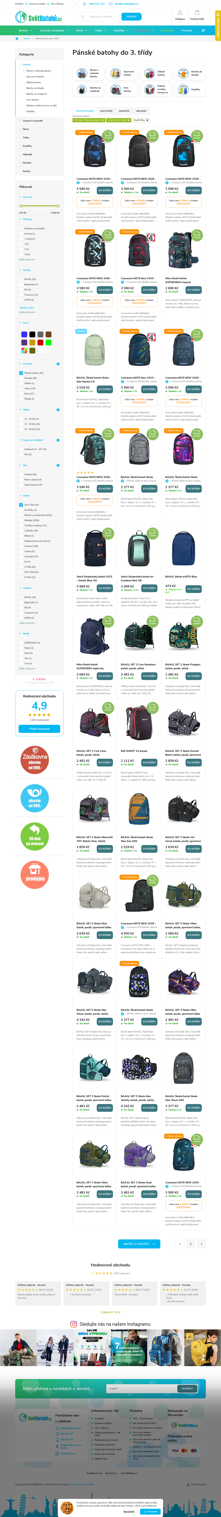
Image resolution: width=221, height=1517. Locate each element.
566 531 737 (67, 1433)
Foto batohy (32, 99)
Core (27, 663)
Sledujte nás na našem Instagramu (115, 1324)
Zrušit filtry (41, 679)
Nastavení (129, 1511)
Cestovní (31, 546)
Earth (28, 653)
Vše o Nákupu (57, 3)
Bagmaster (30, 284)
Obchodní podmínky (105, 1444)
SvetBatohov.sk (94, 1473)
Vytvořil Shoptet (198, 1484)
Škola (26, 129)
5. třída (29, 577)
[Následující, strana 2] (190, 1243)
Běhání (28, 535)
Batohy (27, 64)
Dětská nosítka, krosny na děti (41, 105)
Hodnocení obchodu (110, 1265)
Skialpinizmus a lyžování (37, 541)
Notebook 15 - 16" (35, 449)
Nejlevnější (106, 111)
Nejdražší (124, 111)
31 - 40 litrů (31, 429)
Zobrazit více (110, 1312)
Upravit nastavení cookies (82, 1484)
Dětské (28, 383)
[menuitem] (25, 31)
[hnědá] (48, 334)
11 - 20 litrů (31, 419)
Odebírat (187, 1388)
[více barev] (24, 351)
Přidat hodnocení (39, 729)
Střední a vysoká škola (38, 515)
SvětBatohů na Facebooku (71, 1446)
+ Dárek (29, 239)
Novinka (29, 233)
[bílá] (40, 351)
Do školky (30, 510)
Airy (27, 658)
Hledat (132, 16)
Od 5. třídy (31, 572)
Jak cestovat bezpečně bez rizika (146, 1457)
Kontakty (19, 3)
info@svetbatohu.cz (71, 1428)
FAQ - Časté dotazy (143, 1418)
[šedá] (40, 334)
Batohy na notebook (36, 93)
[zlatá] (32, 342)
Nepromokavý (33, 484)
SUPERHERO (32, 642)
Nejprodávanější (85, 111)
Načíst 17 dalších (136, 1244)
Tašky (26, 137)
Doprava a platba (37, 3)
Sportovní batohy (35, 76)
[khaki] (32, 351)
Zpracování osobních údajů (108, 1449)
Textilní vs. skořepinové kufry (147, 1447)
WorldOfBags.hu (129, 1473)
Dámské (30, 378)
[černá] (32, 334)
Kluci (29, 393)
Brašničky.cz (111, 1473)
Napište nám (101, 1458)
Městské (31, 520)
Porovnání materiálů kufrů (146, 1451)
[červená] (40, 342)
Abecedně (141, 111)
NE (27, 454)
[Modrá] (24, 334)
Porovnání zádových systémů (147, 1428)
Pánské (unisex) (33, 373)
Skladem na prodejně (34, 228)
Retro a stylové (32, 479)
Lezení (29, 551)
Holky (29, 388)
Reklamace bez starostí (106, 1440)
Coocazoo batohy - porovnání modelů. (142, 1433)
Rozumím (152, 1511)
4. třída (29, 567)
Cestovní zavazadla (33, 120)
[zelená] (48, 342)
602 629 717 (67, 1439)
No (27, 561)
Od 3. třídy (31, 504)
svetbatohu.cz (68, 1453)
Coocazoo (30, 294)
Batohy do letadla (35, 88)
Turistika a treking (35, 525)
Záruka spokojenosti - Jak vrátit (107, 1434)
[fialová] (24, 342)
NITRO (28, 300)
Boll (27, 289)
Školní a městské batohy (38, 70)
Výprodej (27, 154)
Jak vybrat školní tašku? (144, 1423)
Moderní (30, 474)
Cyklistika (30, 530)
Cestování (30, 556)
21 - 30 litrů (31, 424)
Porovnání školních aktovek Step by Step (146, 1440)
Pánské (29, 398)
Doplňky (30, 111)
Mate (28, 648)
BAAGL (29, 279)
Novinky (27, 162)
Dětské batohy (33, 82)
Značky (26, 171)
